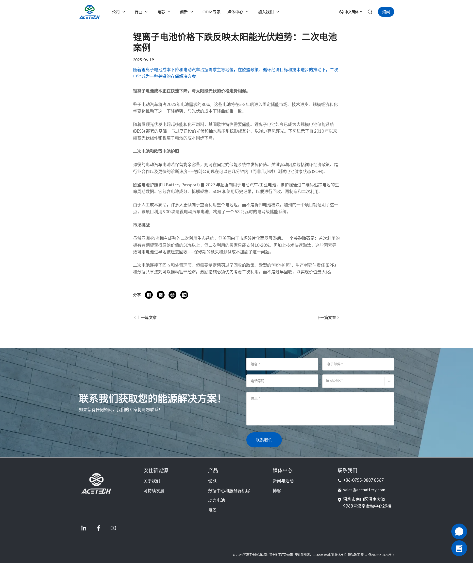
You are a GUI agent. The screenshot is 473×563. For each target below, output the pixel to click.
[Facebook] (98, 528)
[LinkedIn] (84, 528)
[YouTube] (113, 528)
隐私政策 (354, 555)
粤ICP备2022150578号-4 (377, 555)
